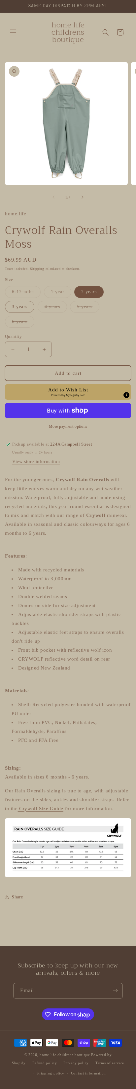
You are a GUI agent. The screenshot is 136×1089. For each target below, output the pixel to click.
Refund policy (44, 1063)
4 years (56, 308)
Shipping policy (51, 1073)
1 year (61, 293)
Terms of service (109, 1063)
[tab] (68, 712)
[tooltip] (126, 395)
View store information (36, 461)
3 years (19, 306)
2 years (89, 291)
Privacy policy (76, 1063)
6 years (23, 323)
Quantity (13, 336)
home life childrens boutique (65, 1055)
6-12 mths (26, 293)
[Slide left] (53, 197)
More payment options (68, 426)
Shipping (37, 269)
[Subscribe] (115, 990)
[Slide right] (82, 197)
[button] (13, 32)
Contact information (88, 1073)
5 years (88, 308)
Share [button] (17, 896)
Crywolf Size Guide (40, 808)
